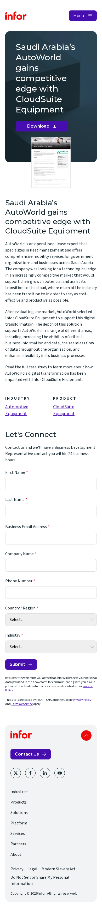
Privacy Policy (82, 700)
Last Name (15, 499)
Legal (32, 869)
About (15, 854)
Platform (18, 823)
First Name (15, 472)
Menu (78, 15)
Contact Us (27, 754)
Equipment (16, 413)
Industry (12, 635)
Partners (18, 844)
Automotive (16, 407)
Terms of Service (22, 704)
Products (18, 802)
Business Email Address (26, 527)
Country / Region (20, 608)
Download (43, 127)
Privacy (16, 869)
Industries (19, 792)
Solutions (19, 813)
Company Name (19, 554)
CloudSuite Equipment (64, 410)
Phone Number (18, 581)
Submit (17, 664)
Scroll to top (86, 735)
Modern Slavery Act (59, 869)
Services (17, 833)
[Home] (16, 15)
